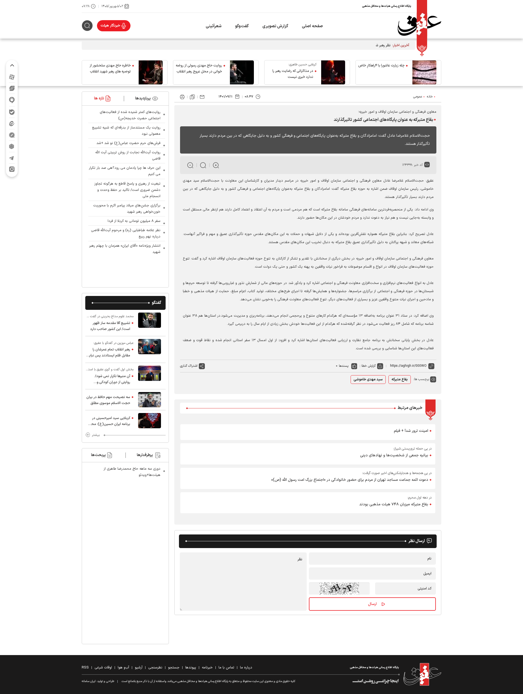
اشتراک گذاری (188, 365)
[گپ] (12, 135)
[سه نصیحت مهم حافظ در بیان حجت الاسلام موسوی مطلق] (149, 399)
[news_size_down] (190, 165)
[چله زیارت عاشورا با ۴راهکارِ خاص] (424, 72)
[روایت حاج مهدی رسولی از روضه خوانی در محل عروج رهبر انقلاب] (242, 72)
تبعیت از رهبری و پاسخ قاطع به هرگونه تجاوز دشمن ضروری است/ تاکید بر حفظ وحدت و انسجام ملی (127, 190)
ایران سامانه (89, 681)
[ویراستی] (12, 88)
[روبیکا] (12, 146)
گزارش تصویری (275, 26)
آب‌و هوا (123, 667)
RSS (85, 667)
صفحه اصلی (312, 26)
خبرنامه (207, 667)
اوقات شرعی (103, 667)
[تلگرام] (12, 158)
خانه (430, 96)
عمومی (417, 96)
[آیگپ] (12, 100)
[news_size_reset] (203, 165)
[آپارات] (12, 77)
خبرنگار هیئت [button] (110, 25)
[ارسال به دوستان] (202, 97)
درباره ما (246, 667)
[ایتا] (12, 123)
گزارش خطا (368, 365)
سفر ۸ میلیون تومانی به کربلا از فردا (134, 221)
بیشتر (96, 435)
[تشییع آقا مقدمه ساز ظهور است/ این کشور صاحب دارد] (149, 323)
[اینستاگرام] (12, 169)
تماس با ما (226, 667)
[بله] (12, 112)
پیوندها (190, 667)
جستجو (174, 667)
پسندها (343, 365)
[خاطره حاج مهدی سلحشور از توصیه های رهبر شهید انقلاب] (151, 72)
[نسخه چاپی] (182, 97)
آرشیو (138, 667)
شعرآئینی (213, 26)
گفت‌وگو (242, 26)
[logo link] (419, 26)
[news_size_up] (215, 165)
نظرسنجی (155, 667)
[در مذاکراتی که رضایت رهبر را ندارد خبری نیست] (333, 72)
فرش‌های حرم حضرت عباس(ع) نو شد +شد (128, 143)
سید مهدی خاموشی (368, 379)
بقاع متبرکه (399, 379)
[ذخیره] (192, 97)
